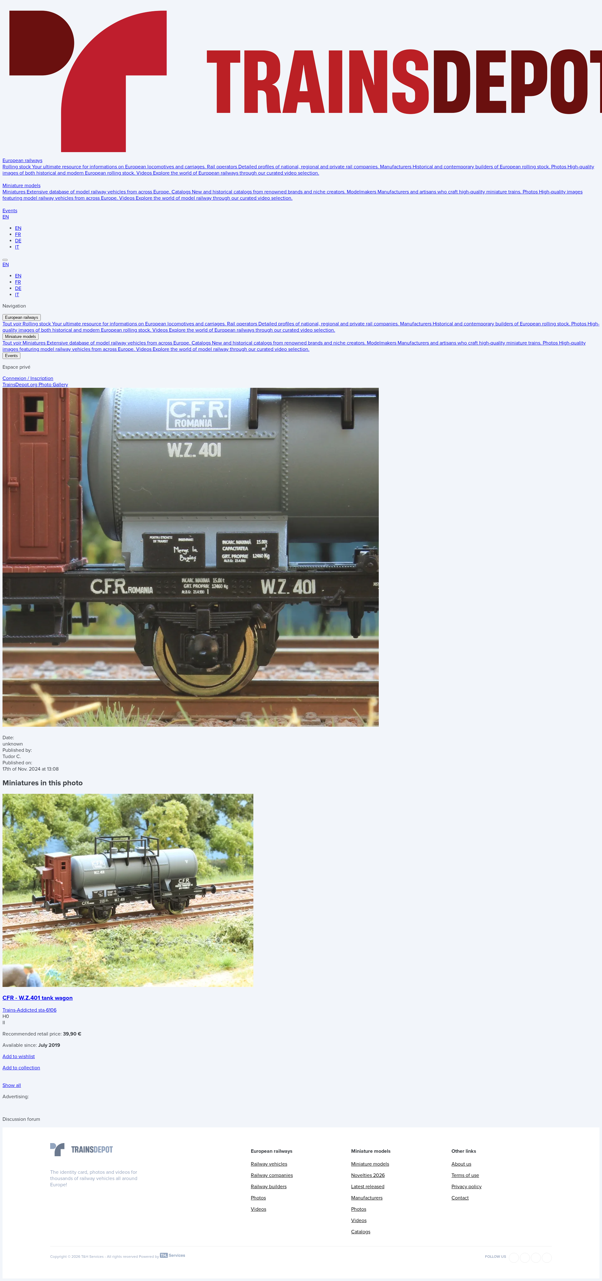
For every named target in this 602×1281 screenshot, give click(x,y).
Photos (258, 1198)
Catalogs (360, 1232)
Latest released (367, 1186)
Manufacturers (367, 1198)
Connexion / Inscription (28, 378)
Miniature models (21, 185)
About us (461, 1164)
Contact (460, 1198)
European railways (22, 160)
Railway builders (269, 1186)
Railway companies (272, 1175)
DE (18, 241)
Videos (258, 1209)
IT (17, 247)
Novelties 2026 (368, 1175)
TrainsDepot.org (35, 385)
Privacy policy (467, 1186)
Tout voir (13, 324)
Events (10, 211)
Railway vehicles (269, 1164)
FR (18, 234)
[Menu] (5, 260)
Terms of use (465, 1175)
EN (6, 217)
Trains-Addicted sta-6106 (29, 1010)
